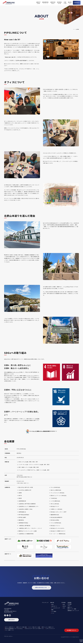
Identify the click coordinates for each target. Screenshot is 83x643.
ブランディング (45, 602)
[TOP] (81, 641)
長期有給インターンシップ (73, 610)
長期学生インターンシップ (13, 372)
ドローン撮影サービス (9, 630)
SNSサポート (54, 606)
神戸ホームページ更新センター (48, 627)
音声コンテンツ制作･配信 (21, 627)
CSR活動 (37, 418)
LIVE (64, 608)
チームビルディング (9, 395)
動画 (52, 609)
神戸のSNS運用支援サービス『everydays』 (14, 628)
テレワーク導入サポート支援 (34, 627)
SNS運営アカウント (71, 630)
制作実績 (63, 602)
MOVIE (64, 606)
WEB (52, 604)
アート (52, 613)
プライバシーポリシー (8, 636)
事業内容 (52, 602)
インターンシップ (30, 375)
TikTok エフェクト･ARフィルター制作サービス (34, 628)
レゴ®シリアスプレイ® (50, 628)
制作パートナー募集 (72, 609)
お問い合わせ (11, 619)
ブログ (69, 605)
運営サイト (70, 607)
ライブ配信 (53, 611)
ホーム (74, 29)
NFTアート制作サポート (10, 627)
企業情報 (69, 602)
